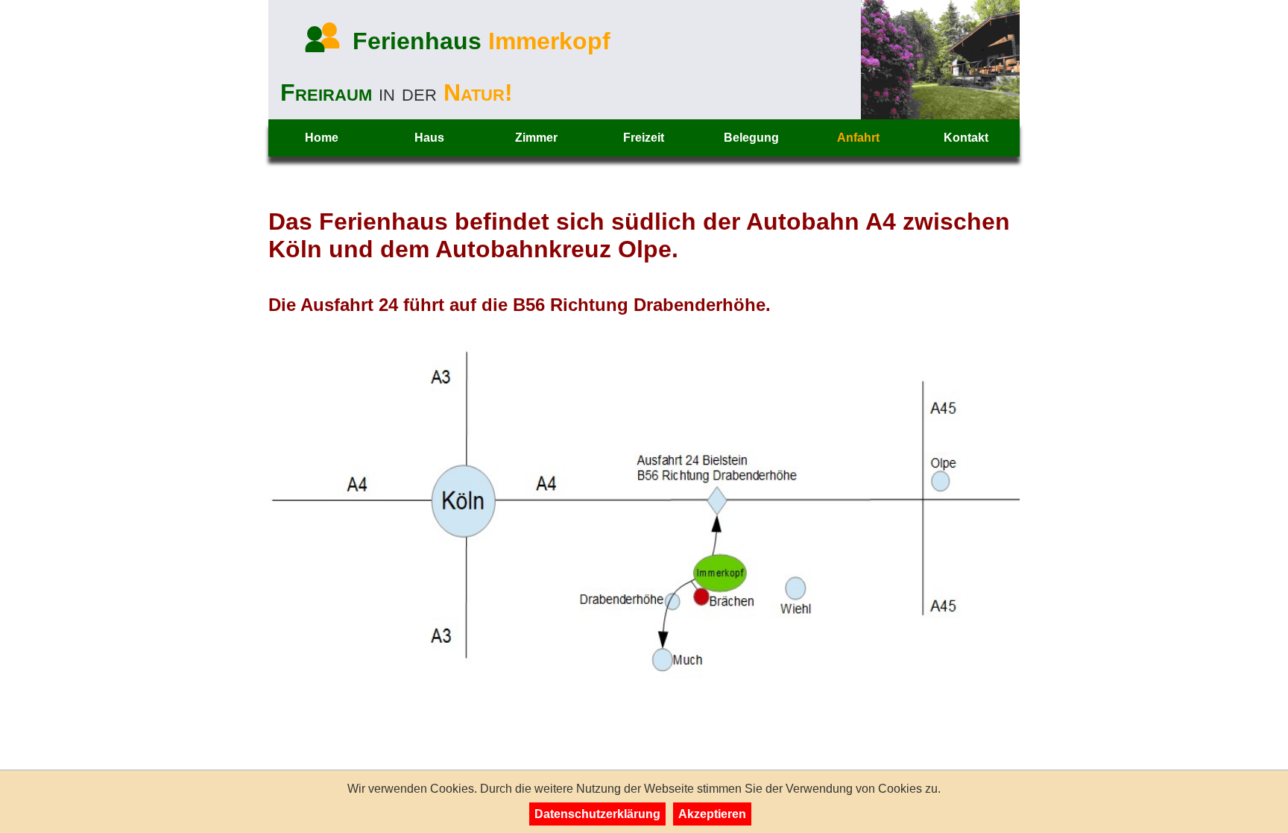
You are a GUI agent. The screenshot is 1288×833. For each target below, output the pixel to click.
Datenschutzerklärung (597, 814)
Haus (429, 137)
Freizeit (643, 137)
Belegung (751, 137)
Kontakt (966, 137)
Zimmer (536, 137)
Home (321, 137)
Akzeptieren (712, 814)
